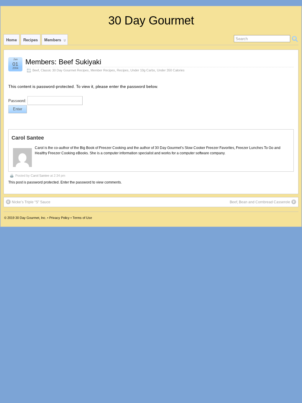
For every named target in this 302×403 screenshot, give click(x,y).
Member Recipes (103, 70)
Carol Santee (40, 175)
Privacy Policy (59, 217)
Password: (17, 101)
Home (11, 40)
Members (52, 40)
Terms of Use (82, 217)
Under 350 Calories (171, 70)
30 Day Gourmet (151, 20)
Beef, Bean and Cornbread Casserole (260, 202)
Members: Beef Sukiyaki (63, 62)
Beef (35, 70)
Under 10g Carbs (142, 70)
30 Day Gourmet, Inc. (30, 217)
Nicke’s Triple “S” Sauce (31, 202)
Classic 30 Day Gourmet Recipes (65, 70)
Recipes (30, 40)
